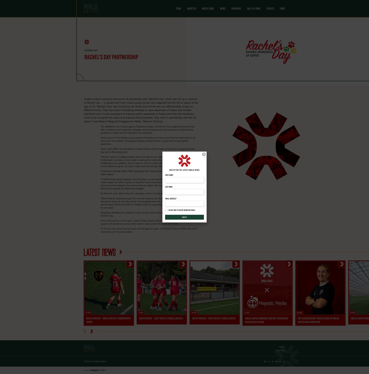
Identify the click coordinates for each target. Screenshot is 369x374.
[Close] (203, 154)
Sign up (184, 217)
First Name (169, 175)
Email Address (171, 198)
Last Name (169, 187)
